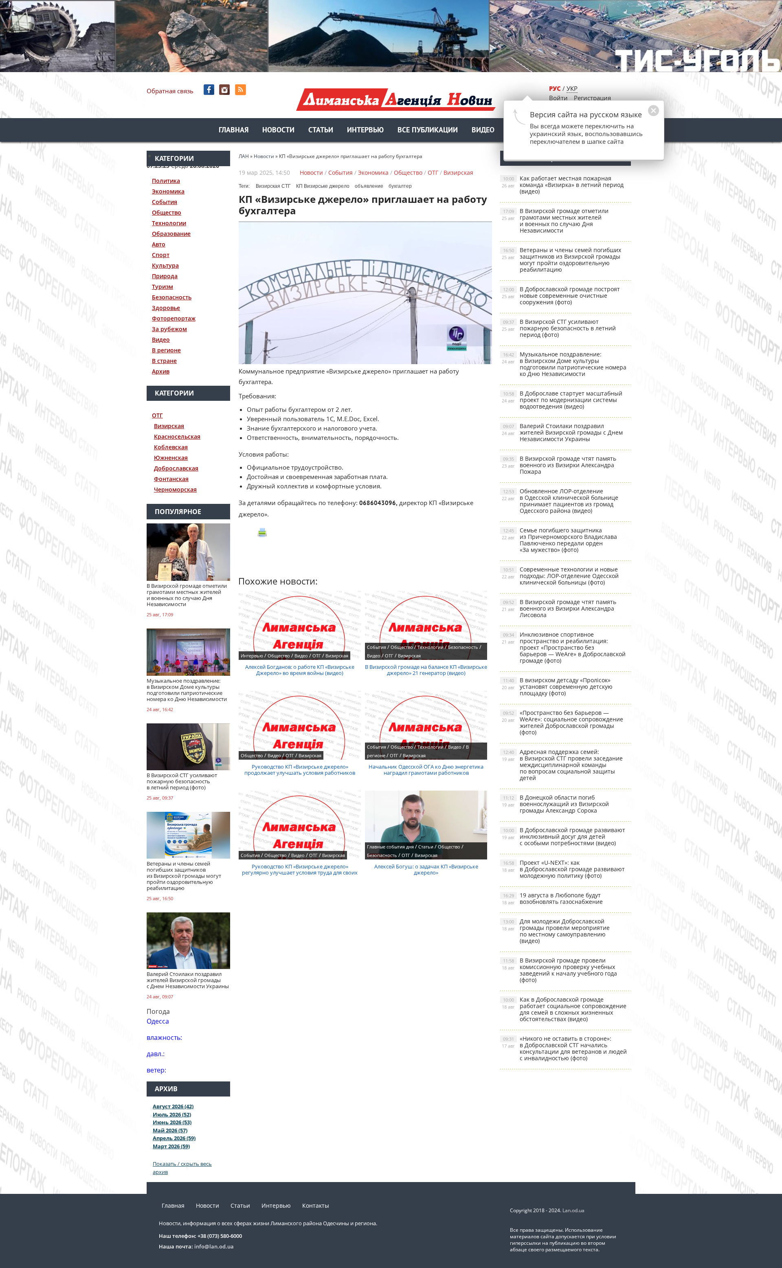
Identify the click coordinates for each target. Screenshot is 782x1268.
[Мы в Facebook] (209, 90)
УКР (572, 88)
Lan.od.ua (573, 1210)
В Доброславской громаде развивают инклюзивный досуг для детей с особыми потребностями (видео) (563, 836)
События (164, 202)
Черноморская (175, 489)
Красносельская (177, 436)
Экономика (168, 191)
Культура (165, 265)
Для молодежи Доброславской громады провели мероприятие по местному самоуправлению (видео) (556, 931)
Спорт (160, 255)
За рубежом (169, 329)
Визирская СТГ (273, 186)
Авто (158, 244)
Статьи (320, 130)
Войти (558, 98)
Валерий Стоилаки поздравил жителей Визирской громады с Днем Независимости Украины (562, 432)
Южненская (171, 457)
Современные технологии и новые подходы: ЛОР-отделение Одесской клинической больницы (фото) (560, 575)
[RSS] (241, 90)
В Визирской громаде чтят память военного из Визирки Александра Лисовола (559, 608)
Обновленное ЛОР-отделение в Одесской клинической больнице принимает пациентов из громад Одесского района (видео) (560, 500)
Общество (166, 212)
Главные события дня (390, 847)
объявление (369, 186)
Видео (483, 130)
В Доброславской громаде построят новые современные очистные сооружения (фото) (561, 295)
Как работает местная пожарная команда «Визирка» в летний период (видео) (563, 184)
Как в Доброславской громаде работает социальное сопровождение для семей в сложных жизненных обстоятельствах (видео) (564, 1009)
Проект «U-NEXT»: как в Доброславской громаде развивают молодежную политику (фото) (563, 869)
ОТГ (157, 415)
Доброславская (176, 468)
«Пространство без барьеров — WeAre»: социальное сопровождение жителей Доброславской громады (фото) (562, 722)
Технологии (169, 223)
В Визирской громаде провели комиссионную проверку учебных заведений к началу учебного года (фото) (559, 970)
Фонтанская (171, 479)
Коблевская (171, 447)
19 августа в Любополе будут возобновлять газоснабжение (552, 898)
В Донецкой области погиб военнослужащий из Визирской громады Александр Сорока (555, 803)
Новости (278, 130)
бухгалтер (400, 186)
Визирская (169, 426)
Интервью (365, 130)
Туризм (162, 286)
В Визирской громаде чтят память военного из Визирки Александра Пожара (559, 465)
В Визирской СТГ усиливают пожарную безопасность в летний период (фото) (559, 328)
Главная (233, 130)
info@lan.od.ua (214, 1246)
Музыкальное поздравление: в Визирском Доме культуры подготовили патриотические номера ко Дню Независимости (564, 364)
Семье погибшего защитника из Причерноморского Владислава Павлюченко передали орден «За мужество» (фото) (559, 540)
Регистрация (592, 98)
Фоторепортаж (174, 318)
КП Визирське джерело (322, 186)
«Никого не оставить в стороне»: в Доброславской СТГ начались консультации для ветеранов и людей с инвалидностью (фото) (564, 1048)
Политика (166, 181)
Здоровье (166, 308)
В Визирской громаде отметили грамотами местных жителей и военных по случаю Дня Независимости (555, 220)
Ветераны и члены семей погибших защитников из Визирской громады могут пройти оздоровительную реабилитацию (561, 259)
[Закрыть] (640, 115)
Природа (165, 276)
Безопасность (171, 297)
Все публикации (428, 130)
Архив (160, 371)
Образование (171, 233)
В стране (164, 361)
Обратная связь (170, 91)
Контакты (315, 1205)
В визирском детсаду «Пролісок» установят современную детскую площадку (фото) (557, 686)
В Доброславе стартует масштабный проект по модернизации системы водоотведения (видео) (562, 399)
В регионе (166, 350)
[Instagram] (225, 90)
